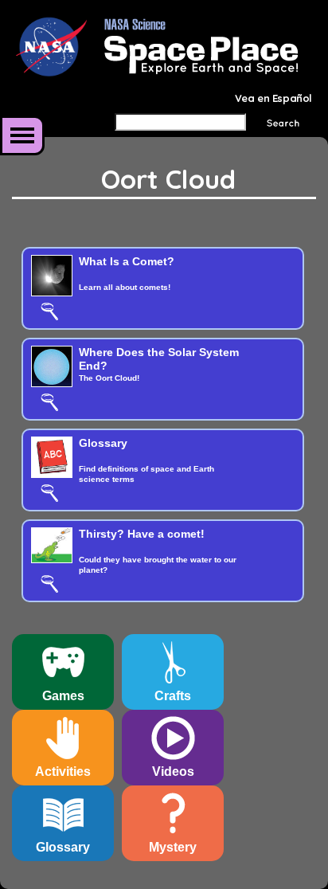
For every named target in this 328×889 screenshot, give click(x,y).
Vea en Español (273, 98)
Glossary (103, 443)
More (22, 135)
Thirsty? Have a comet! (142, 533)
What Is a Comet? (126, 261)
